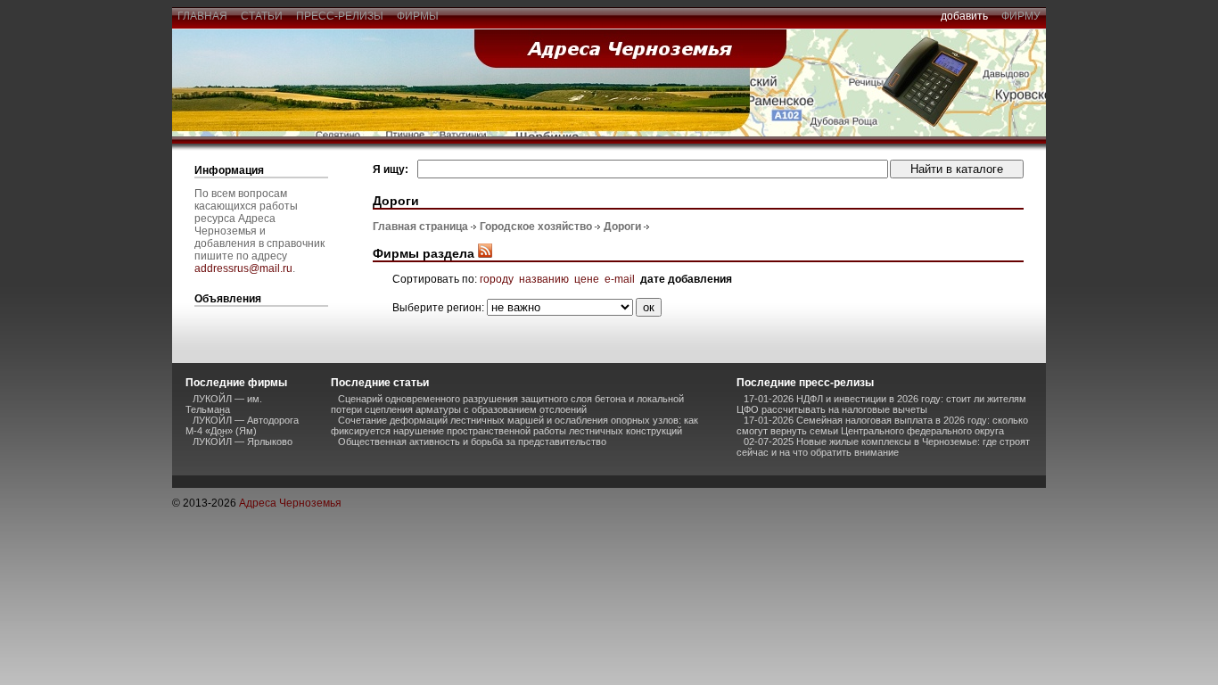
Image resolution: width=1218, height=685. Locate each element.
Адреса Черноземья (290, 503)
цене (586, 279)
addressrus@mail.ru (243, 268)
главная (202, 16)
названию (544, 279)
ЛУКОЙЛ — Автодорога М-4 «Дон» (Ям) (242, 425)
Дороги (622, 226)
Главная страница (420, 226)
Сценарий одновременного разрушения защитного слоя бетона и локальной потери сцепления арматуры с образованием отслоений (507, 404)
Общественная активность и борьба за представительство (472, 441)
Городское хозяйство (536, 226)
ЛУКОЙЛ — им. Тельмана (223, 404)
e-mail (620, 279)
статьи (261, 16)
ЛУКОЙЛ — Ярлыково (242, 441)
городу (497, 279)
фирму (1021, 16)
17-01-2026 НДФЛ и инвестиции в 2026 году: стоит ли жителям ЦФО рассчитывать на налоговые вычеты (881, 404)
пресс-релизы (340, 16)
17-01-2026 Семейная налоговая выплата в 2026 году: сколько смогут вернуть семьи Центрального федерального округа (882, 425)
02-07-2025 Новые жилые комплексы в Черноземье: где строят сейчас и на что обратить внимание (883, 447)
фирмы (417, 16)
